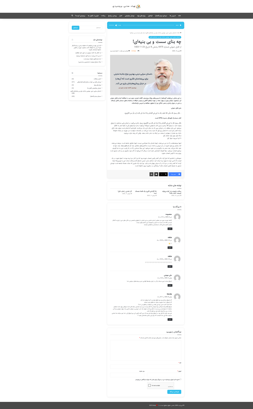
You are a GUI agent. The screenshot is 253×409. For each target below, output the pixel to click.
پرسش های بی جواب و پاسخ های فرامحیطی (89, 82)
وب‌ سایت (141, 371)
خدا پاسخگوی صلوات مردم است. (92, 59)
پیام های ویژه (141, 16)
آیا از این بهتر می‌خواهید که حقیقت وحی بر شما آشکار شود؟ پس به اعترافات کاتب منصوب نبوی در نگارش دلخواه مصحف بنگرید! (86, 48)
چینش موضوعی (129, 16)
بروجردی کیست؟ (80, 16)
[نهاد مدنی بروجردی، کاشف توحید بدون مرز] (126, 6)
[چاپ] (151, 174)
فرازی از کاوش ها (93, 16)
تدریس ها (173, 16)
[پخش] (181, 25)
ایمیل (179, 371)
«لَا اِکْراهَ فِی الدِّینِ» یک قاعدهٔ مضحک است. (146, 192)
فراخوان (150, 16)
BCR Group (152, 405)
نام (180, 363)
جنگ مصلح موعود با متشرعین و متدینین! (89, 62)
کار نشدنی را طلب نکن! (125, 191)
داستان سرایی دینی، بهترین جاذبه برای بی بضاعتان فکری (161, 33)
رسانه (103, 16)
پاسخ (170, 229)
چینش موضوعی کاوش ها (94, 88)
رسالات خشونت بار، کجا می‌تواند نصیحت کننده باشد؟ (171, 192)
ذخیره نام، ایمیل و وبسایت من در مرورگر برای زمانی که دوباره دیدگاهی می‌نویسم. (157, 380)
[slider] (112, 23)
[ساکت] (116, 25)
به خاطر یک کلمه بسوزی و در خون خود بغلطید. (88, 53)
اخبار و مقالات (97, 79)
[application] (145, 25)
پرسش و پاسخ (112, 16)
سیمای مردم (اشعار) (161, 16)
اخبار (120, 16)
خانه (179, 16)
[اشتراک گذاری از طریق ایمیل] (156, 174)
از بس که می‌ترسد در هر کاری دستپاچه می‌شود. (88, 56)
